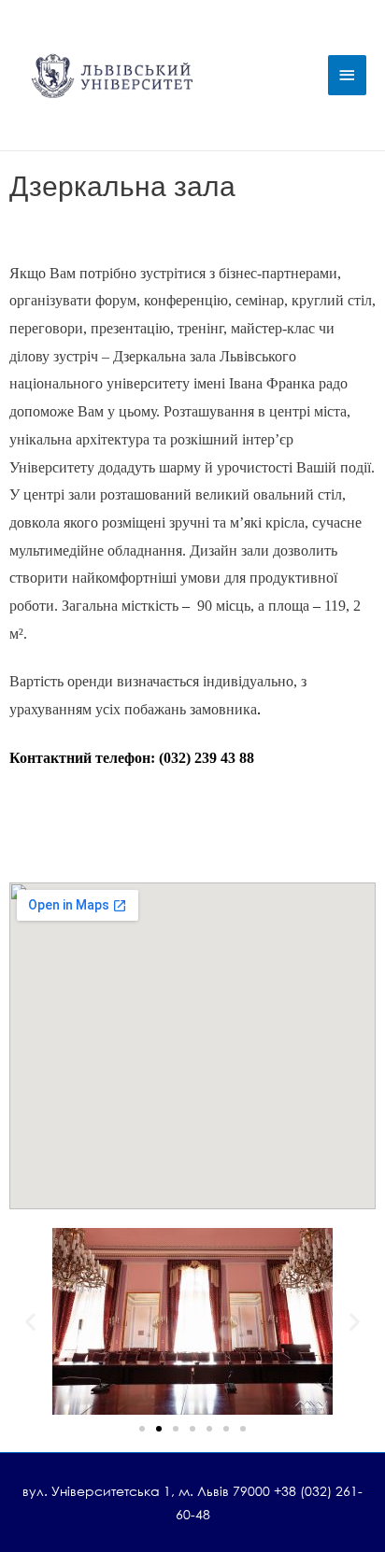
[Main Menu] (347, 75)
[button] (30, 1321)
